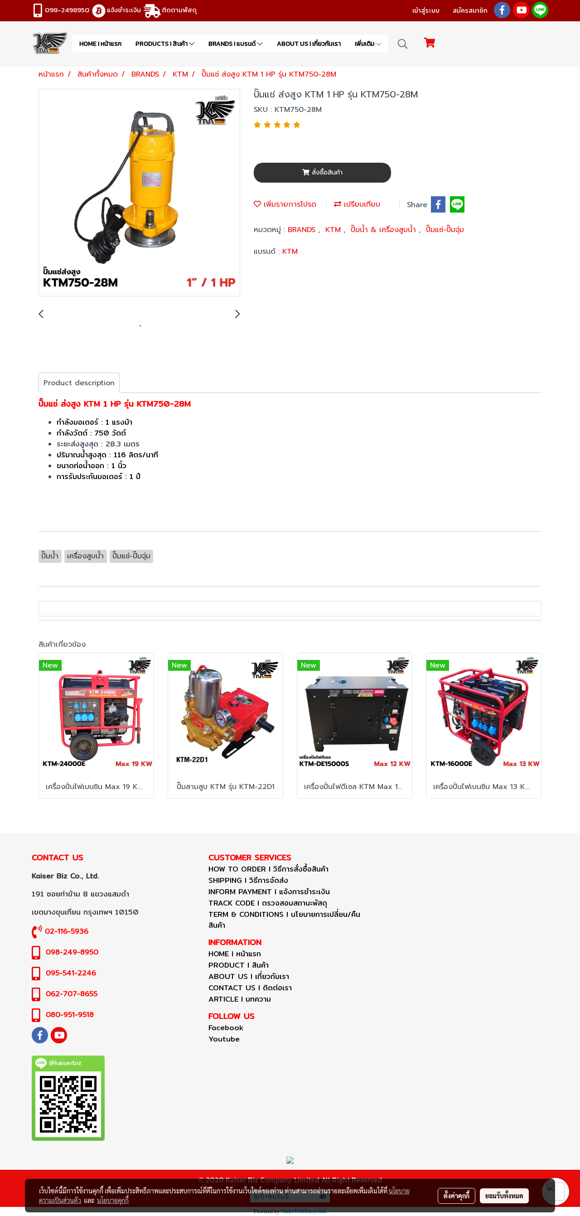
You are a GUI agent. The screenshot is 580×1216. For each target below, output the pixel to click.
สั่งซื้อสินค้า (326, 172)
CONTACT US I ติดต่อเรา (250, 987)
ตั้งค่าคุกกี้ (456, 1196)
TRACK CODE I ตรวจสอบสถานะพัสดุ (267, 903)
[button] (403, 44)
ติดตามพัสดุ (179, 10)
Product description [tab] (79, 383)
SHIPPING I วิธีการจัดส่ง (248, 880)
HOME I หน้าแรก (100, 43)
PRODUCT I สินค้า (238, 965)
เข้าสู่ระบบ (426, 10)
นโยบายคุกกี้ (113, 1200)
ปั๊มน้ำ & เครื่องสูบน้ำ (385, 229)
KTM (334, 229)
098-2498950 (67, 10)
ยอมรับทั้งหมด (504, 1196)
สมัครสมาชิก (470, 10)
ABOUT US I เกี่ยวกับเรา (309, 43)
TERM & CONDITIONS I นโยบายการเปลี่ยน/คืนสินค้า (284, 920)
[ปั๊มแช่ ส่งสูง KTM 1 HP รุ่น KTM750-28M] (139, 193)
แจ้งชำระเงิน (124, 10)
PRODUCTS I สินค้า (162, 43)
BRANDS (303, 229)
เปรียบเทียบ (360, 204)
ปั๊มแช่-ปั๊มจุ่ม (445, 229)
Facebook (225, 1027)
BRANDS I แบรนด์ (232, 43)
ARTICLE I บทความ (239, 999)
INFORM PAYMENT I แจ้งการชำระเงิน (269, 891)
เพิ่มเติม (365, 43)
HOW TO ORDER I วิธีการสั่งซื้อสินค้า (268, 869)
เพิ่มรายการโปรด (288, 204)
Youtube (224, 1039)
